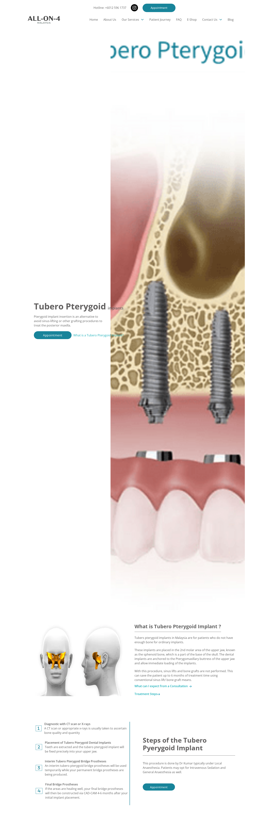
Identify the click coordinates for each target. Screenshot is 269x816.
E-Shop (192, 20)
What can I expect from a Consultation (161, 686)
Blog (231, 20)
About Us (109, 20)
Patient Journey (160, 20)
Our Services (130, 20)
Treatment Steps (146, 694)
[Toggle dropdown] (142, 19)
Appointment (159, 8)
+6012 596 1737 (115, 8)
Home (93, 20)
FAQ (179, 20)
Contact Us (209, 20)
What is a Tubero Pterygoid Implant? (98, 335)
